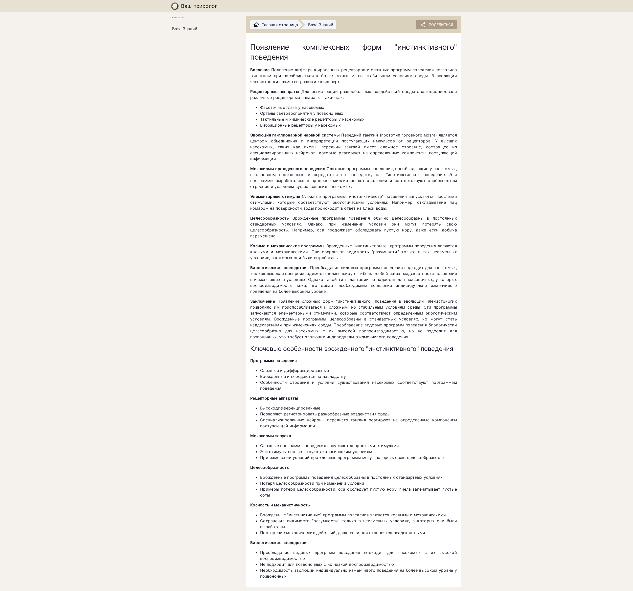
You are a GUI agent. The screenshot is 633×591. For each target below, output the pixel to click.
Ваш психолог (199, 6)
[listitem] (205, 29)
